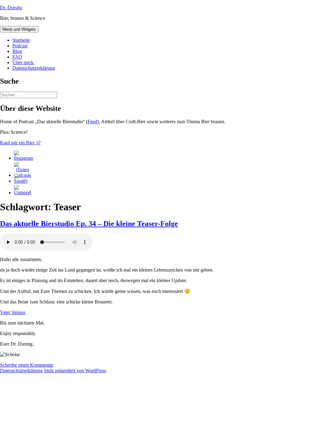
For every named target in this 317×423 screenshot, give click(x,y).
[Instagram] (23, 158)
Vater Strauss (12, 312)
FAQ (17, 56)
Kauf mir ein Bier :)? (20, 142)
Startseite (21, 40)
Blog (17, 51)
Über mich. (23, 62)
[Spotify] (21, 181)
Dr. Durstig (11, 7)
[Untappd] (22, 192)
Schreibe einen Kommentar (26, 365)
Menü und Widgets (19, 29)
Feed (92, 121)
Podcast (20, 45)
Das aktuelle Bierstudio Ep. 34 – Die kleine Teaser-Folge (89, 224)
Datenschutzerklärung (33, 68)
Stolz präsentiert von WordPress (75, 370)
